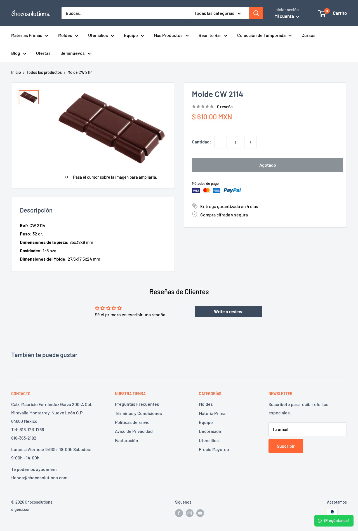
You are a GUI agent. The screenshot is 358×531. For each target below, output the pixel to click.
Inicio (16, 72)
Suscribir (286, 446)
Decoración (210, 431)
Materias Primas (26, 35)
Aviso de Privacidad (134, 431)
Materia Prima (212, 413)
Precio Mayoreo (214, 449)
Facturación (126, 440)
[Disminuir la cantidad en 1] (221, 142)
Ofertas (43, 53)
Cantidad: (201, 141)
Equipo (131, 35)
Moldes (65, 35)
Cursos (308, 35)
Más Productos (168, 35)
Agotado (267, 164)
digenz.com (21, 509)
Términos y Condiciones (138, 413)
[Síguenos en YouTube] (200, 513)
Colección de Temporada (261, 35)
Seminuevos (72, 53)
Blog (15, 53)
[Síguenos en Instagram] (190, 513)
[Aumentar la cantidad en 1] (250, 142)
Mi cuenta (284, 16)
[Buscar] (256, 13)
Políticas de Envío (132, 422)
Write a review (228, 311)
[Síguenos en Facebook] (179, 513)
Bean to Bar (210, 35)
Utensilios (98, 35)
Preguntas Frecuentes (137, 404)
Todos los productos (44, 72)
